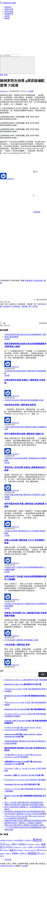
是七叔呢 (31, 844)
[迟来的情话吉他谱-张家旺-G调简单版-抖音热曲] (25, 373)
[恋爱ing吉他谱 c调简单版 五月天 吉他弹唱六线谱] (25, 533)
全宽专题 (7, 860)
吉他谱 (7, 16)
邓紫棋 (16, 853)
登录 (1, 75)
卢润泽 (28, 840)
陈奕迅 (34, 853)
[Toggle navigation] (1, 1)
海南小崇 (18, 847)
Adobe (3, 840)
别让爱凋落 (20, 840)
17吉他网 (24, 866)
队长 (24, 853)
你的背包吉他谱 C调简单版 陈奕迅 (20, 405)
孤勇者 (23, 844)
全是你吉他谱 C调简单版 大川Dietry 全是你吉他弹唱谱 (25, 814)
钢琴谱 (7, 18)
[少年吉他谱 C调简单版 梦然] (18, 640)
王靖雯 (31, 847)
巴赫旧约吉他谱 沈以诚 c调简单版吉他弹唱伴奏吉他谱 (25, 821)
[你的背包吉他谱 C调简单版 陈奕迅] (21, 400)
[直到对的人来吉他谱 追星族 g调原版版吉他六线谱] (25, 460)
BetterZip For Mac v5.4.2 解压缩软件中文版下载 (22, 684)
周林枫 (8, 844)
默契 (2, 856)
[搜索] (17, 65)
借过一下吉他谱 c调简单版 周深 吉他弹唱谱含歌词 (23, 802)
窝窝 (7, 850)
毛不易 (10, 847)
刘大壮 (11, 840)
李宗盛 (38, 844)
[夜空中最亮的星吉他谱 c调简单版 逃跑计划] (24, 427)
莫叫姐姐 (20, 850)
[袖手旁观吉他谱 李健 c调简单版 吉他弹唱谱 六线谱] (25, 497)
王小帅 (25, 847)
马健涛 (43, 853)
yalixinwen (4, 91)
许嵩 (39, 850)
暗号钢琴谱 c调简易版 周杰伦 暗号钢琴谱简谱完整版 (24, 811)
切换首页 (7, 7)
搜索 (1, 671)
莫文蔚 (27, 850)
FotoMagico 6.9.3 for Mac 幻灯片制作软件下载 (22, 784)
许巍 (45, 850)
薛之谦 (33, 850)
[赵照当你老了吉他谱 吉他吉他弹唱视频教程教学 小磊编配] (25, 569)
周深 (15, 844)
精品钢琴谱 (8, 14)
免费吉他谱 (8, 9)
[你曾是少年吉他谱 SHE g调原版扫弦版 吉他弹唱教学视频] (25, 606)
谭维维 (2, 853)
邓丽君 (8, 853)
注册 (5, 75)
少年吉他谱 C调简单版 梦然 (17, 645)
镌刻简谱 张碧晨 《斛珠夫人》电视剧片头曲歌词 (23, 823)
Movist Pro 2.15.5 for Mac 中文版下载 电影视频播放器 (25, 709)
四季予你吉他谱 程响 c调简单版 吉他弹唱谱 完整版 (24, 805)
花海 (13, 850)
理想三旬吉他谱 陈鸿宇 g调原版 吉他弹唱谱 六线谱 (24, 825)
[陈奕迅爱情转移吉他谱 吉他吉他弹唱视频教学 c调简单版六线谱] (25, 337)
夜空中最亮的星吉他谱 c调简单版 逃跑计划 (24, 434)
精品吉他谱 (8, 11)
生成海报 (36, 212)
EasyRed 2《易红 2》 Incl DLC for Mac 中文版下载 (24, 775)
